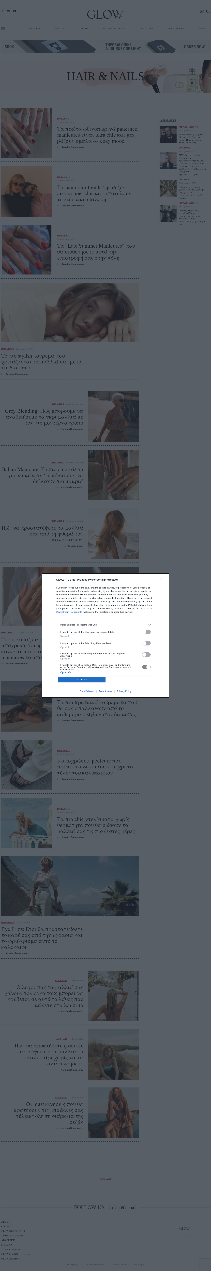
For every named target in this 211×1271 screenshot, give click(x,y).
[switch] (146, 632)
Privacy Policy (124, 691)
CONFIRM (82, 679)
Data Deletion (87, 691)
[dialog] (105, 635)
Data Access (105, 691)
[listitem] (105, 624)
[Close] (162, 580)
